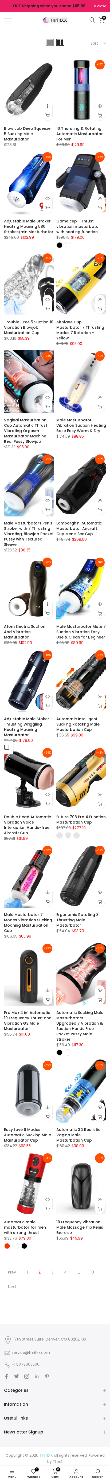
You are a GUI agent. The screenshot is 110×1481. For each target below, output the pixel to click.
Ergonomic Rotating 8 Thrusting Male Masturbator (77, 920)
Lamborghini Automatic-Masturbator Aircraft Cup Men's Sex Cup (80, 528)
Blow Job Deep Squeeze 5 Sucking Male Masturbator (27, 134)
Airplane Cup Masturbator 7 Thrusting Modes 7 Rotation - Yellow (80, 330)
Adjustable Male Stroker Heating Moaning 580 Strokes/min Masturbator (28, 226)
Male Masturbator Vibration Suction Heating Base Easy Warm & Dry (81, 425)
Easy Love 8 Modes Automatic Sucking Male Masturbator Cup (27, 1135)
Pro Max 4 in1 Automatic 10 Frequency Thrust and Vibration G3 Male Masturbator (28, 1020)
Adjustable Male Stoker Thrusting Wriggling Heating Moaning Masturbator (26, 727)
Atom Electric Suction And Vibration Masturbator (24, 632)
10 (92, 1272)
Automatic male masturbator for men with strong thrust (25, 1227)
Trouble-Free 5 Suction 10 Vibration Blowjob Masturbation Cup (28, 327)
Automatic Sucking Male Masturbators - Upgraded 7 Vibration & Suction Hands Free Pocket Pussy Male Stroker (79, 1026)
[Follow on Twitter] (16, 1376)
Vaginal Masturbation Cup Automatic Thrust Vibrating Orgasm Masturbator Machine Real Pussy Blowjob (25, 430)
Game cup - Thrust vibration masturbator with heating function (78, 226)
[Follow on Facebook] (6, 1376)
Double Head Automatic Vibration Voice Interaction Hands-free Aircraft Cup (27, 825)
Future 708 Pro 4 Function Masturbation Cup (81, 819)
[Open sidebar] (6, 747)
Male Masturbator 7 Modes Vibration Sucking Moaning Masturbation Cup (28, 922)
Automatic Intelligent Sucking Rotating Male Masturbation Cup (78, 724)
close (101, 6)
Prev (12, 1272)
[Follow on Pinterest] (47, 1376)
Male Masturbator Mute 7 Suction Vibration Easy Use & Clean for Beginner (81, 632)
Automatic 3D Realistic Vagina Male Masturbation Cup (78, 1135)
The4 (58, 1461)
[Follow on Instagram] (26, 1376)
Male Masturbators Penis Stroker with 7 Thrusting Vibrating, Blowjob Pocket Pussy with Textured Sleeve (29, 533)
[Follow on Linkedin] (36, 1376)
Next (12, 1286)
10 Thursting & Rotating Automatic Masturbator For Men (79, 134)
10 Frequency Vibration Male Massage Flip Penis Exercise (79, 1227)
